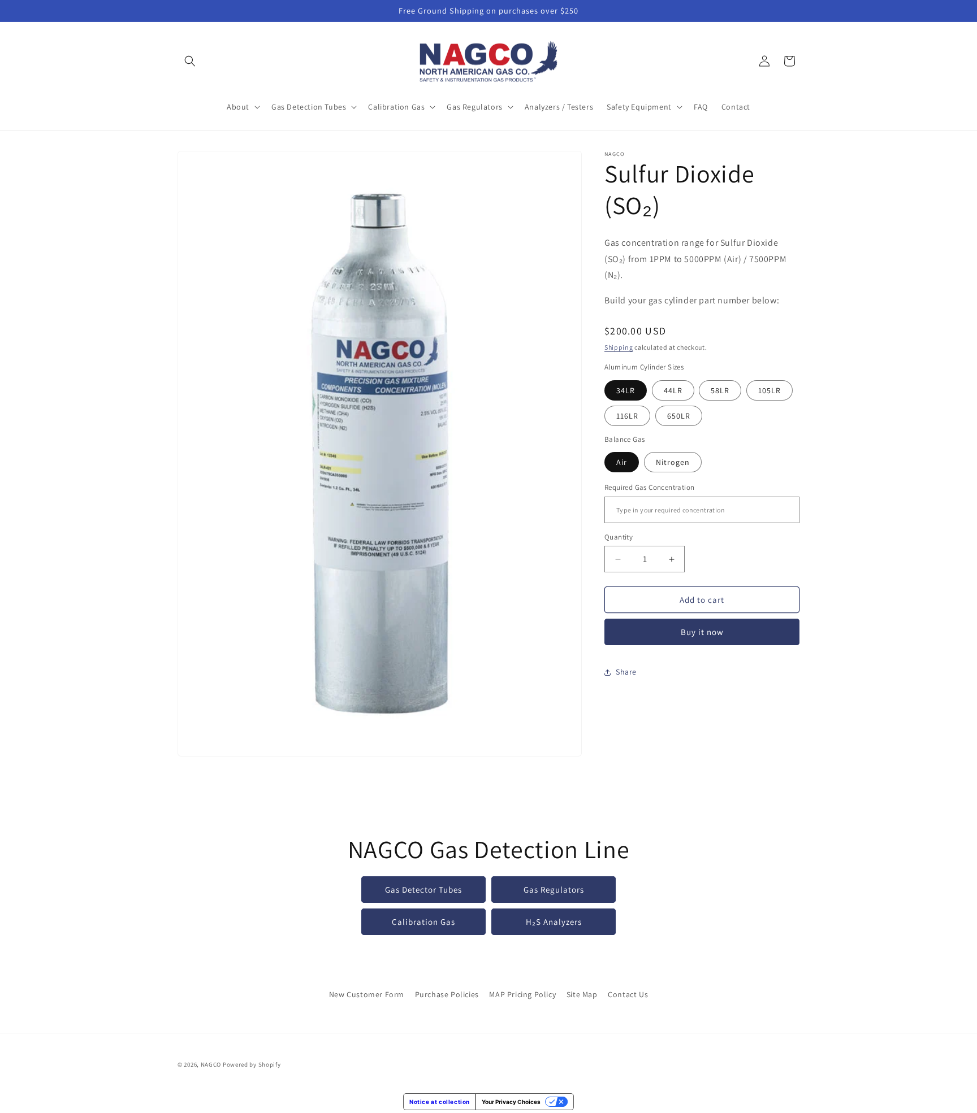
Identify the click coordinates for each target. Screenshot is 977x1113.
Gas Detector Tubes (423, 889)
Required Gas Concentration (649, 488)
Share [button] (626, 672)
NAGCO (211, 1064)
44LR (673, 390)
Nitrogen (673, 463)
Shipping (618, 348)
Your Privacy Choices (511, 1101)
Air (621, 463)
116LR (627, 416)
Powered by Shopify (252, 1064)
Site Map (582, 994)
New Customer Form (366, 994)
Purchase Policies (447, 994)
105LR (769, 390)
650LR (678, 416)
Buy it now (702, 632)
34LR (625, 390)
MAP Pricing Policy (522, 994)
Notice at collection (439, 1101)
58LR (720, 390)
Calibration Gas (423, 921)
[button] (190, 61)
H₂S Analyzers (554, 921)
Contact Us (628, 994)
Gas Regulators (554, 889)
